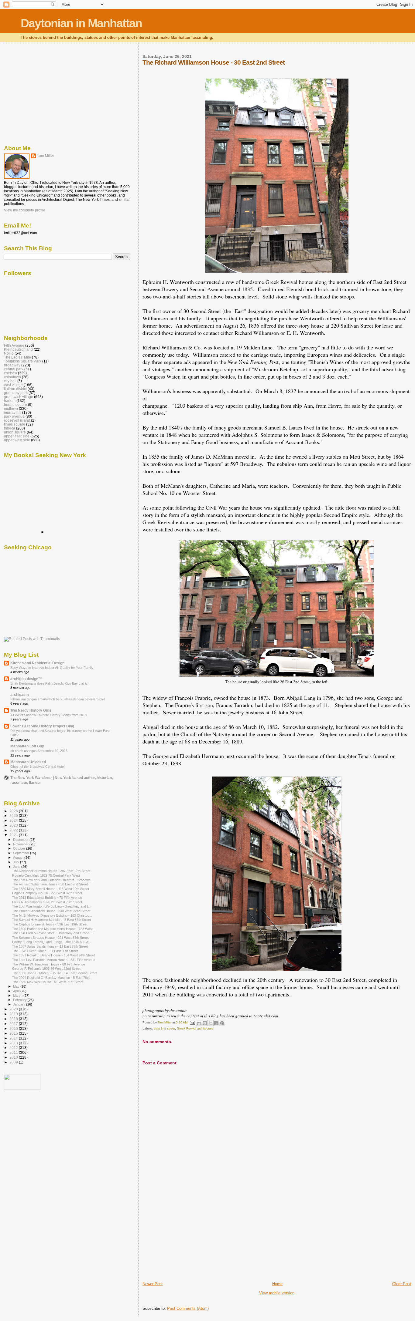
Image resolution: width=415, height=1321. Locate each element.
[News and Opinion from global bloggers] (22, 1089)
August (18, 857)
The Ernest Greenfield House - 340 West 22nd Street (51, 911)
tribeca (9, 428)
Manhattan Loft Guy (27, 746)
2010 (14, 1057)
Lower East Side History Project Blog (42, 726)
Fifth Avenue (14, 345)
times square (14, 424)
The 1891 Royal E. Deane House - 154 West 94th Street (53, 955)
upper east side (16, 436)
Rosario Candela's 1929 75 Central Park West (46, 875)
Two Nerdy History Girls (30, 710)
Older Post (401, 1284)
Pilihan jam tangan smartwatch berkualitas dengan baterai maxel (57, 699)
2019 (14, 1014)
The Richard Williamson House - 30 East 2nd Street (50, 884)
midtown (11, 408)
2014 (14, 1038)
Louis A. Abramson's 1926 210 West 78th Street (47, 902)
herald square (15, 404)
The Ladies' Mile (17, 357)
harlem (9, 401)
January (19, 1004)
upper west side (17, 440)
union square (15, 432)
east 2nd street (164, 1028)
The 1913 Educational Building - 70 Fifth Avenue (47, 897)
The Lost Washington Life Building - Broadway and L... (51, 906)
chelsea (10, 373)
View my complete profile (24, 210)
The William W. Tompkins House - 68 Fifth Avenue (48, 964)
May (16, 986)
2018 (14, 1019)
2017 (14, 1024)
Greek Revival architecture (195, 1028)
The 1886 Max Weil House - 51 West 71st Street (47, 982)
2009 (14, 1062)
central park (13, 369)
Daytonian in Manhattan (81, 23)
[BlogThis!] (205, 1023)
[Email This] (199, 1023)
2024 (14, 820)
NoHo (9, 353)
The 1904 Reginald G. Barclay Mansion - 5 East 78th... (52, 977)
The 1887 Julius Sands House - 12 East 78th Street (50, 946)
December (21, 839)
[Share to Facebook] (216, 1023)
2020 (14, 1009)
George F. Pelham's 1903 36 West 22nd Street (46, 968)
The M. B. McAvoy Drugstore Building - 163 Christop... (52, 915)
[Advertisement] (188, 1239)
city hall (10, 381)
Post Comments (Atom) (188, 1308)
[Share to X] (211, 1023)
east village (13, 385)
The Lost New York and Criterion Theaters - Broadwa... (52, 880)
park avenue (14, 416)
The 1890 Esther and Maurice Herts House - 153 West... (53, 929)
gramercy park (16, 393)
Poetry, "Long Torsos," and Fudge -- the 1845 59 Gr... (51, 942)
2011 (14, 1052)
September (21, 853)
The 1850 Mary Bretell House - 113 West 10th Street (50, 889)
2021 (14, 835)
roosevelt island (17, 420)
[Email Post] (192, 1022)
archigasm (19, 694)
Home (277, 1284)
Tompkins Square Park (22, 361)
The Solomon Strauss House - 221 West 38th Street (50, 937)
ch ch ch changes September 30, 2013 (38, 751)
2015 (14, 1033)
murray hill (12, 412)
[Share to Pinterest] (222, 1023)
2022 (14, 830)
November (21, 844)
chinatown (12, 377)
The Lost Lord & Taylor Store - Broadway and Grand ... (52, 933)
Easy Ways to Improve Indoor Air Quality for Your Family (51, 667)
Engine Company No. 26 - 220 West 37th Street (47, 893)
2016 (14, 1028)
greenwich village (18, 397)
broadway (12, 365)
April (16, 991)
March (18, 995)
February (20, 1000)
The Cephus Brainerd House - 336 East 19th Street (49, 924)
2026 (14, 811)
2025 (14, 815)
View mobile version (276, 1293)
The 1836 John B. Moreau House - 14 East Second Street (54, 973)
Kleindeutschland (18, 349)
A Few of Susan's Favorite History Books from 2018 (48, 715)
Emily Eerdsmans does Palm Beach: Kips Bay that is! (49, 683)
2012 (14, 1048)
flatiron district (15, 389)
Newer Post (152, 1284)
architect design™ (26, 679)
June (17, 866)
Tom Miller (45, 155)
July (16, 862)
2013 (14, 1043)
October (19, 848)
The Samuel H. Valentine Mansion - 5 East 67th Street (51, 920)
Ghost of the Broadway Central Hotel (37, 766)
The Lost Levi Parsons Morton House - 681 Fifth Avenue (53, 960)
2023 (14, 825)
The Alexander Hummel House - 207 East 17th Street (51, 871)
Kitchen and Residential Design (37, 663)
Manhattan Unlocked (28, 762)
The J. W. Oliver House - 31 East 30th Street (45, 951)
